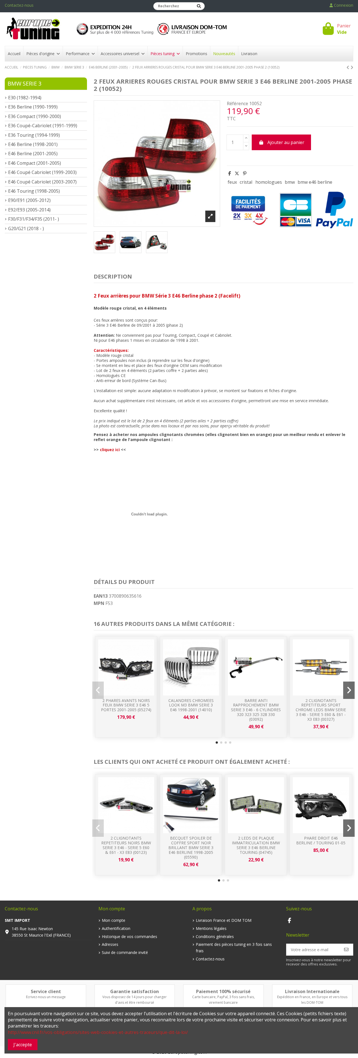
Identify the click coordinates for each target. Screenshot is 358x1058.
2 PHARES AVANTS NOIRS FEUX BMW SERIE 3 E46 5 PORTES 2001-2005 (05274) (126, 705)
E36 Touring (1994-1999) (34, 135)
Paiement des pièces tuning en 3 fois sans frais (234, 947)
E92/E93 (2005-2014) (29, 210)
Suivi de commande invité (125, 952)
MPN (99, 603)
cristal (246, 182)
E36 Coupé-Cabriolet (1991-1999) (42, 125)
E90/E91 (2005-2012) (29, 200)
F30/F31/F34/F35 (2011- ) (33, 219)
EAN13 (101, 596)
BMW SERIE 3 (24, 83)
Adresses (110, 944)
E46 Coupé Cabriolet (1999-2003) (42, 172)
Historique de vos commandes (129, 936)
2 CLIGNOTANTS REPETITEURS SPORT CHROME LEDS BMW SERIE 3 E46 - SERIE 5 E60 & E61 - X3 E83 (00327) (321, 710)
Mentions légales (211, 928)
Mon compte (113, 920)
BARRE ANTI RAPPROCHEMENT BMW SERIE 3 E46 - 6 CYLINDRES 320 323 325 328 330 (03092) (256, 710)
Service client (46, 991)
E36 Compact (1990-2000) (34, 116)
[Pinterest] (244, 173)
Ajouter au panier (285, 142)
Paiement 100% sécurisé (223, 991)
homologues (268, 182)
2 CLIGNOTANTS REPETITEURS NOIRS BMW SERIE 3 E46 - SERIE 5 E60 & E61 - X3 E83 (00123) (126, 845)
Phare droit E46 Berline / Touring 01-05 (320, 840)
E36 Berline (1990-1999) (33, 107)
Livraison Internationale (312, 991)
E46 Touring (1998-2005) (34, 191)
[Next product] (351, 67)
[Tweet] (237, 173)
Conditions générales (215, 936)
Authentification (116, 928)
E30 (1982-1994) (24, 98)
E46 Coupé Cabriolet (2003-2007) (42, 182)
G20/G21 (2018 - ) (26, 228)
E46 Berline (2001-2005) (33, 153)
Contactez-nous (19, 5)
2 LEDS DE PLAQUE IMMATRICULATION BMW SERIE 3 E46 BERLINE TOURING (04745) (256, 845)
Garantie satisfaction (134, 991)
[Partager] (229, 173)
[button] (217, 742)
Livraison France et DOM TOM (223, 920)
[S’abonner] (346, 949)
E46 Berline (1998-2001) (33, 144)
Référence (237, 103)
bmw (290, 182)
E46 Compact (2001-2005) (34, 163)
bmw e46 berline (315, 182)
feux (232, 182)
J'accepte (22, 1044)
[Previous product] (348, 67)
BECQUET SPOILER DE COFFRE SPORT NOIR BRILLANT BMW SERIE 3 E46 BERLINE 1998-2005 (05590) (190, 847)
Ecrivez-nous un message (46, 997)
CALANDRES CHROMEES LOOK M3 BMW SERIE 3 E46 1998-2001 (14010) (191, 705)
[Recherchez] (199, 6)
